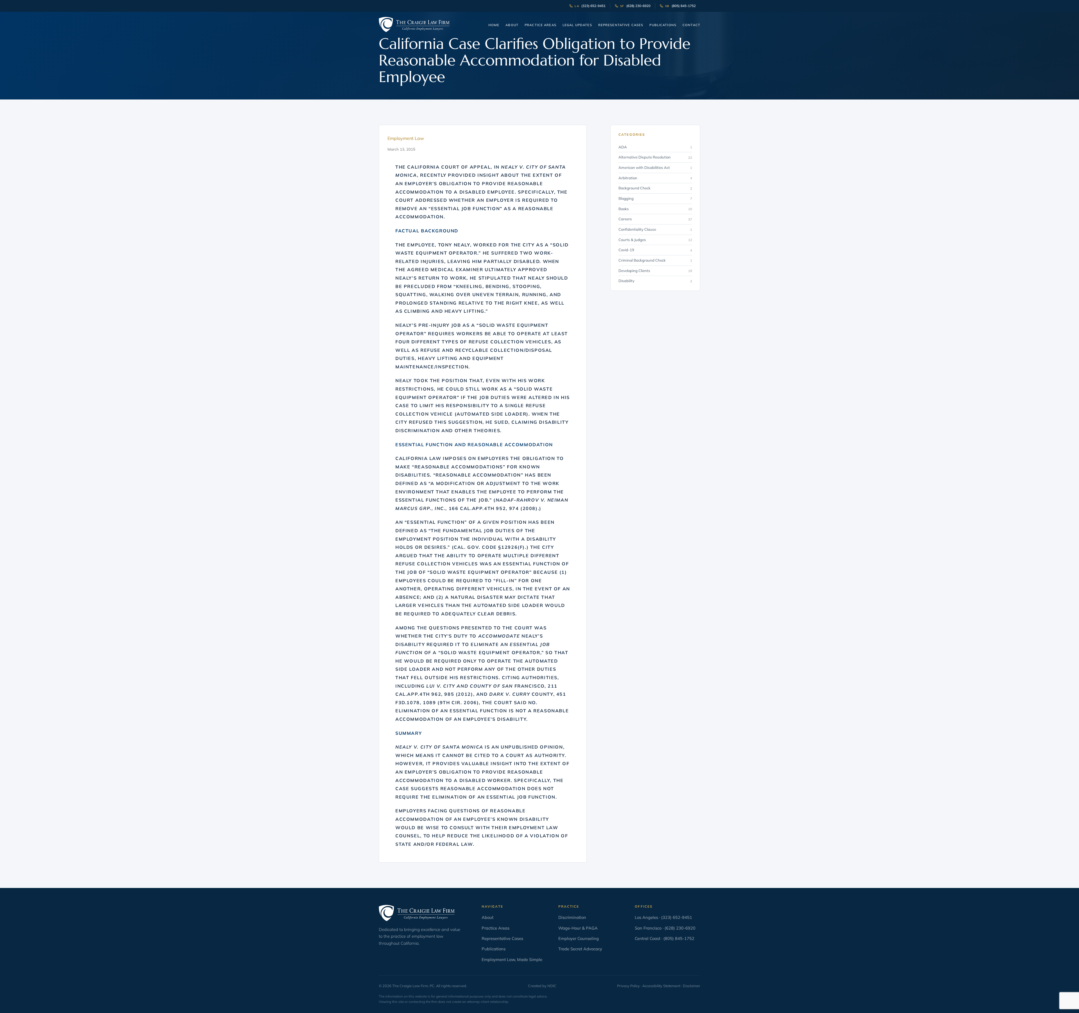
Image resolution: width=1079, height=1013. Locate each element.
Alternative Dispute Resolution (655, 157)
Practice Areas (540, 25)
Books (655, 209)
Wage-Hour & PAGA (578, 928)
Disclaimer (691, 985)
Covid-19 (655, 250)
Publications (662, 25)
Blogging (655, 198)
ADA (655, 147)
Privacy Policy (628, 985)
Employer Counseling (578, 938)
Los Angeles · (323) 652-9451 (663, 917)
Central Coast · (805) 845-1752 (664, 938)
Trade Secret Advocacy (580, 948)
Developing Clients (655, 270)
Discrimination (572, 917)
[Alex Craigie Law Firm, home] (414, 24)
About (512, 25)
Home (494, 25)
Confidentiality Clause (655, 229)
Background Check (655, 188)
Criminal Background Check (655, 260)
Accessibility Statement (661, 985)
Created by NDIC (542, 985)
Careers (655, 219)
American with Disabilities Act (655, 167)
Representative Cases (620, 25)
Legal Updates (577, 25)
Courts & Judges (655, 239)
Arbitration (655, 178)
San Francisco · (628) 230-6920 (665, 928)
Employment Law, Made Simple (512, 959)
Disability (655, 281)
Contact (691, 25)
